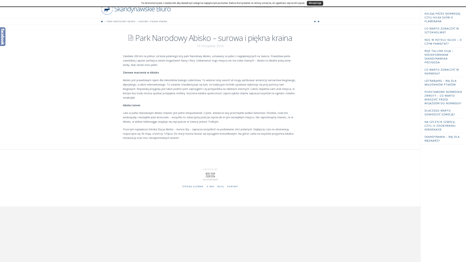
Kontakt (232, 186)
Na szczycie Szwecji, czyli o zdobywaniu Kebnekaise (440, 125)
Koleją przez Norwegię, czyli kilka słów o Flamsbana (442, 17)
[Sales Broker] (210, 176)
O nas (210, 186)
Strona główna (192, 186)
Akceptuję (315, 3)
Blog (221, 186)
